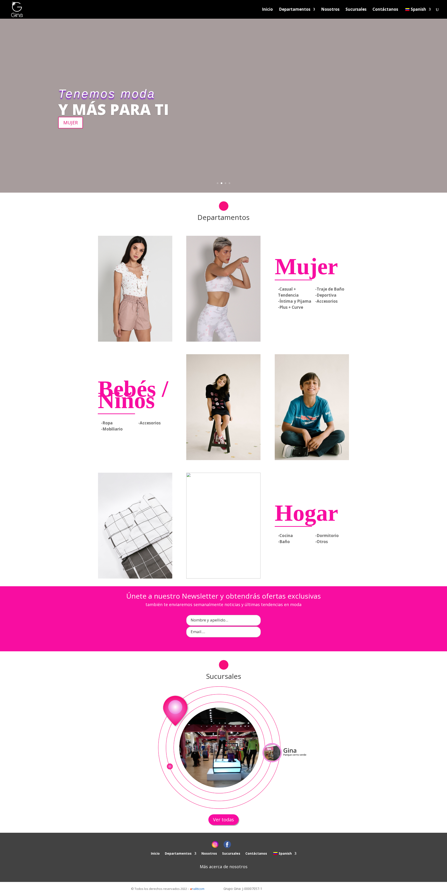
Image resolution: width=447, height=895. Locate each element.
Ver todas (223, 819)
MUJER (70, 122)
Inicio (267, 10)
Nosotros (330, 10)
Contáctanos (385, 10)
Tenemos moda (107, 93)
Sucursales (355, 10)
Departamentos (294, 10)
